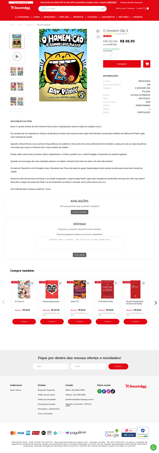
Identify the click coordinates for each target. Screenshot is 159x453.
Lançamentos (108, 17)
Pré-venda (124, 17)
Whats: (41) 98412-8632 (75, 390)
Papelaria (64, 17)
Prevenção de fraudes (46, 404)
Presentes (78, 17)
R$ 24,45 (113, 44)
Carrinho (139, 8)
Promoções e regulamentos (49, 409)
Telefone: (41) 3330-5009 (75, 395)
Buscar (103, 9)
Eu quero (118, 366)
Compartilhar (98, 36)
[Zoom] (16, 41)
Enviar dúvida (79, 255)
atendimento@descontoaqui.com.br (79, 399)
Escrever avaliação (79, 212)
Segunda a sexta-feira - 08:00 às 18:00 (78, 405)
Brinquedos (49, 17)
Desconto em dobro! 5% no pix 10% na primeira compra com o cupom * (79, 2)
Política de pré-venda (46, 395)
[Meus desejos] (32, 283)
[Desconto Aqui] (12, 25)
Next (156, 302)
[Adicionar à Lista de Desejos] (97, 31)
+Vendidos (138, 17)
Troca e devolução (45, 414)
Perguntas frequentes (46, 390)
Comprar (122, 64)
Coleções (92, 17)
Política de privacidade (47, 399)
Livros (36, 17)
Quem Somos (15, 390)
